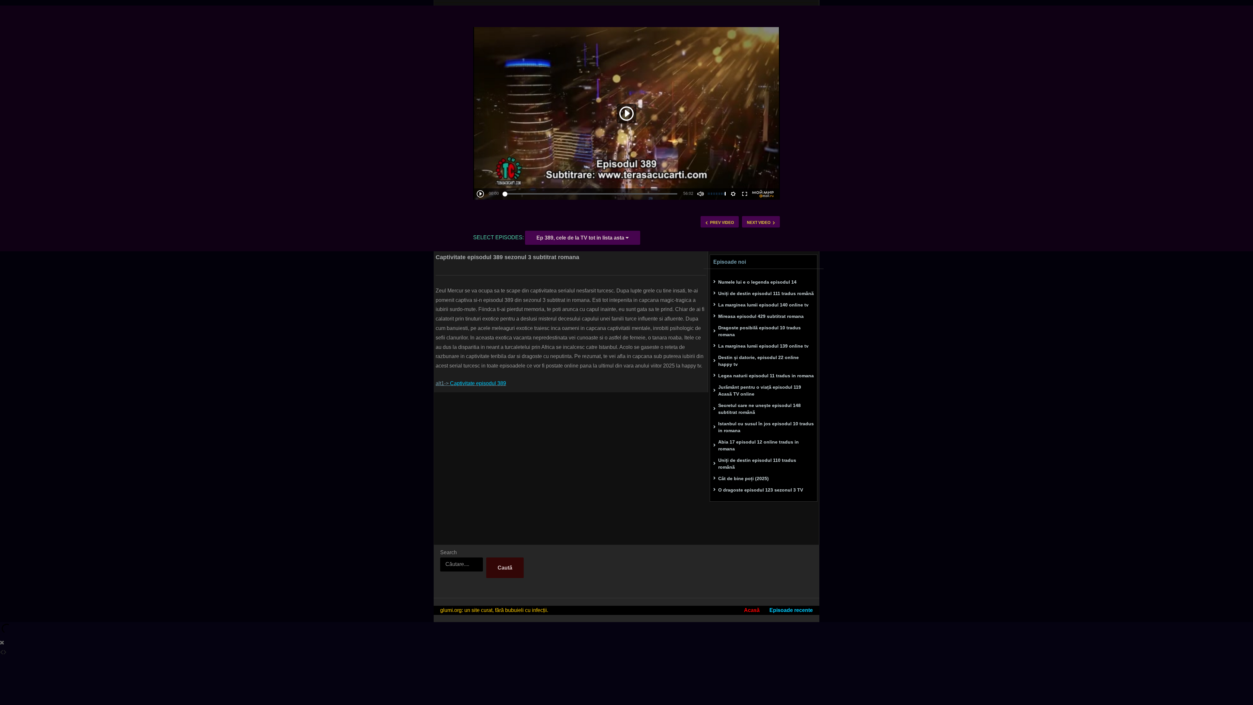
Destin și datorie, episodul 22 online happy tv (758, 361)
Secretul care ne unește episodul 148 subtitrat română (759, 409)
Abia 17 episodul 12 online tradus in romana (758, 445)
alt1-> (471, 383)
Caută (505, 568)
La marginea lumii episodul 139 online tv (763, 346)
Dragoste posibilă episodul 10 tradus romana (759, 331)
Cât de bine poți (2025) (743, 478)
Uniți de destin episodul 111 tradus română (766, 293)
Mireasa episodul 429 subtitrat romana (761, 316)
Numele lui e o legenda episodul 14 (757, 282)
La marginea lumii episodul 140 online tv (763, 304)
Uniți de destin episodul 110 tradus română (757, 464)
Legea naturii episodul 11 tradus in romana (766, 375)
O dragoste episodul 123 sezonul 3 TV (760, 490)
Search (448, 552)
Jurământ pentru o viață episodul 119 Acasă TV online (759, 390)
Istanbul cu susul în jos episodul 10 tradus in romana (766, 427)
